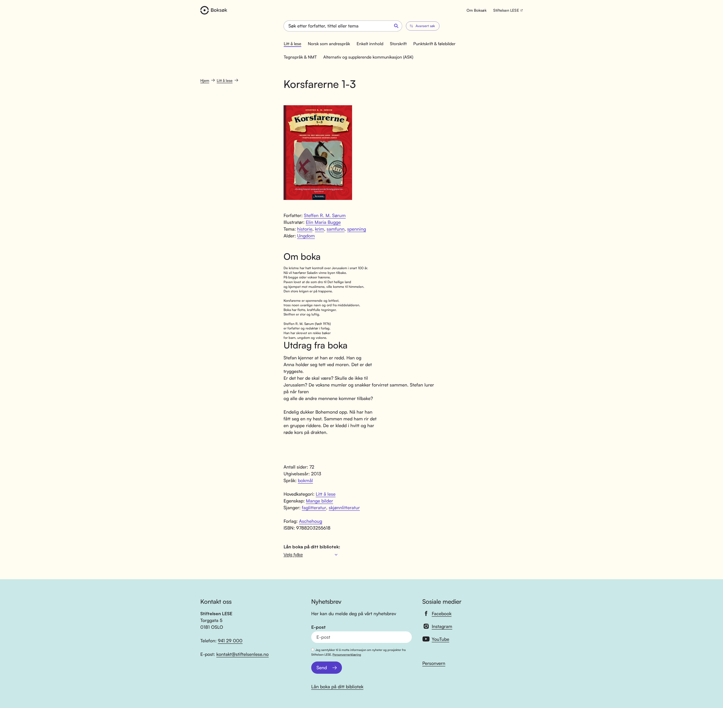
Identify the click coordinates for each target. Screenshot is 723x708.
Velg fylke (293, 554)
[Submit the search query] (396, 26)
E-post (318, 627)
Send (322, 667)
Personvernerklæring (347, 654)
